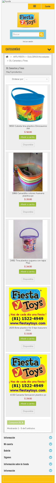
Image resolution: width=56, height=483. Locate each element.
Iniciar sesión (28, 41)
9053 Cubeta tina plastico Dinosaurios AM (28, 127)
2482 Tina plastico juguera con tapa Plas (28, 261)
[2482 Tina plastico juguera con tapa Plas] (28, 239)
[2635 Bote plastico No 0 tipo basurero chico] (28, 306)
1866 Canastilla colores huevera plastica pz (28, 194)
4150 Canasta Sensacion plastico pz (28, 394)
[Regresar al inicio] (7, 57)
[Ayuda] (28, 1)
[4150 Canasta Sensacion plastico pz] (28, 373)
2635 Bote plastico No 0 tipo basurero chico (28, 329)
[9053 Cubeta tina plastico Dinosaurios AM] (28, 104)
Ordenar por (17, 79)
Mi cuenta (8, 444)
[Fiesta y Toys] (28, 21)
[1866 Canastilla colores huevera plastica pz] (28, 172)
